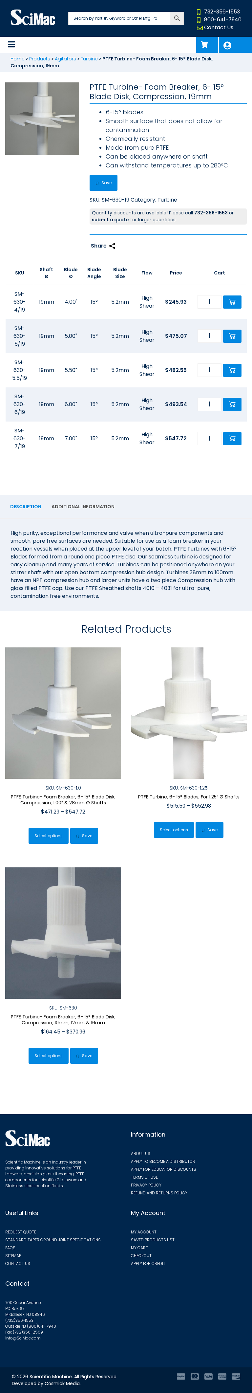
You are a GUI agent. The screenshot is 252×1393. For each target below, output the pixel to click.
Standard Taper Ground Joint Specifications (53, 1240)
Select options (48, 835)
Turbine (89, 58)
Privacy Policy (146, 1185)
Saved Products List (153, 1240)
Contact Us (218, 27)
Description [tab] (25, 506)
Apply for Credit (148, 1263)
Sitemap (13, 1255)
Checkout (141, 1255)
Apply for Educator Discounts (163, 1169)
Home (17, 58)
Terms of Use (144, 1177)
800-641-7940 (223, 19)
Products (39, 58)
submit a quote (110, 219)
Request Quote (20, 1232)
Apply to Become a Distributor (163, 1161)
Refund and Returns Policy (159, 1193)
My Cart (139, 1248)
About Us (140, 1153)
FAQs (10, 1248)
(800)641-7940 (41, 1326)
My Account (235, 45)
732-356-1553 (222, 11)
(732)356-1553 (19, 1320)
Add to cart (232, 302)
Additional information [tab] (83, 506)
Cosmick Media (62, 1383)
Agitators (65, 58)
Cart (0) (207, 45)
